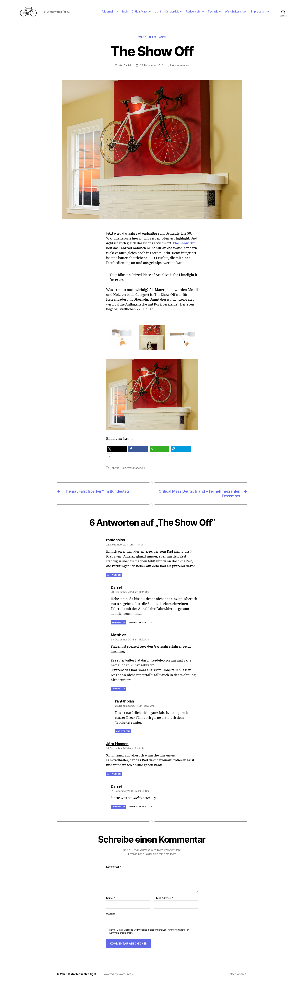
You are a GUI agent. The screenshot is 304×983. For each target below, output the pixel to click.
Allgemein (108, 11)
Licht (158, 11)
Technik (213, 11)
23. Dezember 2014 (151, 65)
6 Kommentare (180, 65)
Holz (123, 467)
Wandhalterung (136, 467)
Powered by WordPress (117, 974)
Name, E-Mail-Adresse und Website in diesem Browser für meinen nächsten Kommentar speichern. (149, 931)
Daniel (127, 65)
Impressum (258, 11)
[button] (117, 449)
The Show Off (184, 243)
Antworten (114, 575)
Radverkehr (193, 11)
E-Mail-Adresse (163, 898)
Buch (124, 11)
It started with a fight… (83, 974)
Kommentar (113, 866)
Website (110, 913)
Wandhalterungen (236, 11)
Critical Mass (140, 11)
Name (110, 898)
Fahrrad (115, 467)
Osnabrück (172, 11)
